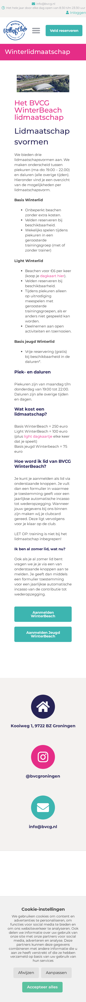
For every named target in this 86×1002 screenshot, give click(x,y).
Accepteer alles (42, 987)
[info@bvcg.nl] (43, 807)
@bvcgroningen (43, 776)
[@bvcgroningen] (43, 757)
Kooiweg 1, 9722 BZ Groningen (43, 725)
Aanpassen (56, 972)
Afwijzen (26, 972)
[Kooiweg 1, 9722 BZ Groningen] (43, 707)
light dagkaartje (38, 436)
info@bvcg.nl (43, 826)
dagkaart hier (52, 276)
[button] (36, 30)
